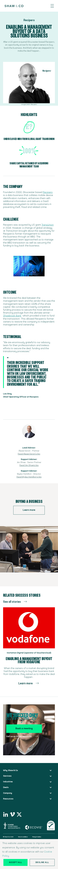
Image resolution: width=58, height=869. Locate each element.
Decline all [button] (42, 862)
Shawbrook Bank (12, 316)
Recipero (48, 192)
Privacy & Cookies (36, 837)
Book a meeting (24, 728)
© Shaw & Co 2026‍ (8, 837)
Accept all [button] (15, 862)
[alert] (29, 854)
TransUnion (47, 225)
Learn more (29, 510)
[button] (52, 6)
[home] (12, 6)
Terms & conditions (23, 837)
